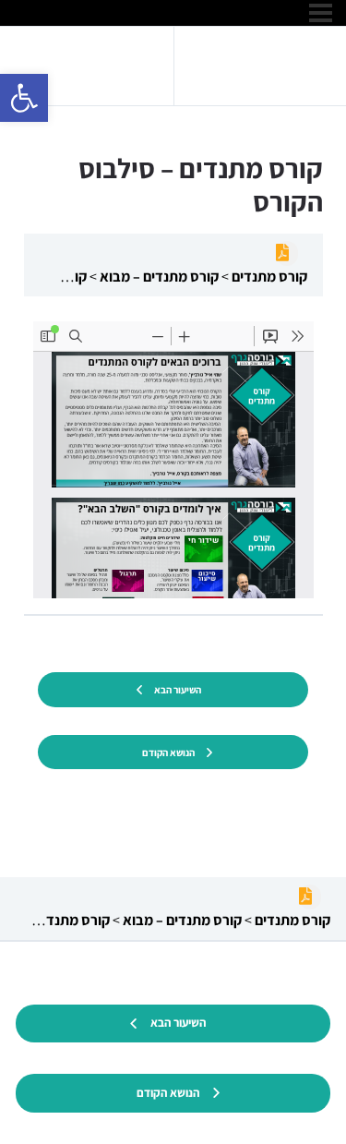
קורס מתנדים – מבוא (158, 276)
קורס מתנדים (268, 276)
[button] (24, 98)
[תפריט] (320, 13)
